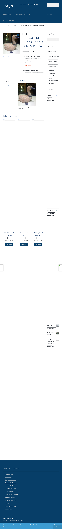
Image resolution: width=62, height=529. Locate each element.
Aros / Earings (51, 54)
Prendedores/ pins (52, 73)
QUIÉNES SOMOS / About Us (23, 14)
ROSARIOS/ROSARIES (53, 80)
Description (6, 81)
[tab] (9, 81)
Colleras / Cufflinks (52, 61)
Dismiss (58, 526)
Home (6, 25)
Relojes (50, 78)
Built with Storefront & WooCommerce (13, 520)
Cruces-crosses (52, 66)
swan (42, 72)
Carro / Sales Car (22, 8)
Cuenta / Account (22, 4)
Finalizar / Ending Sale (33, 4)
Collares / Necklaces (53, 59)
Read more (9, 244)
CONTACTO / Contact (8, 20)
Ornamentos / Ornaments (14, 25)
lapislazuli (34, 72)
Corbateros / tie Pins (53, 64)
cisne (26, 72)
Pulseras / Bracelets (53, 75)
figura (29, 72)
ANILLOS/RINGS (52, 51)
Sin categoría (51, 83)
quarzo (38, 72)
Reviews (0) (6, 85)
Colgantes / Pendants (53, 56)
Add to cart (23, 244)
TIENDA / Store (7, 14)
